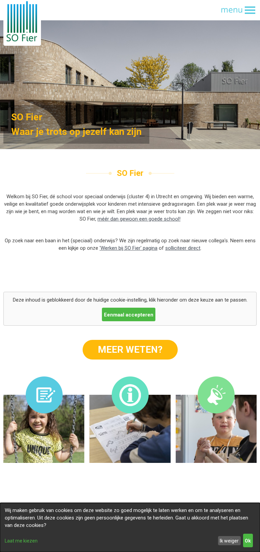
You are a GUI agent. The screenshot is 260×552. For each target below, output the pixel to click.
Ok (248, 541)
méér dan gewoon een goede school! (139, 219)
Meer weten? (130, 349)
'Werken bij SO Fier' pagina (128, 248)
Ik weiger (229, 541)
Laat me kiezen (21, 541)
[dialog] (130, 527)
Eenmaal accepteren (128, 315)
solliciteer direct (182, 248)
